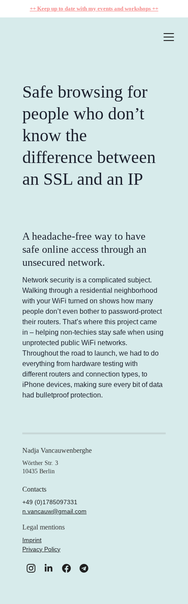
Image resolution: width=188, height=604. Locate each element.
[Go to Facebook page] (66, 568)
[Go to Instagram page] (31, 568)
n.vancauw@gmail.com (54, 511)
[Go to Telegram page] (84, 568)
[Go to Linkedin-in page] (48, 568)
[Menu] (169, 37)
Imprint (32, 539)
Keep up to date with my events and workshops (94, 8)
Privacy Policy (41, 549)
